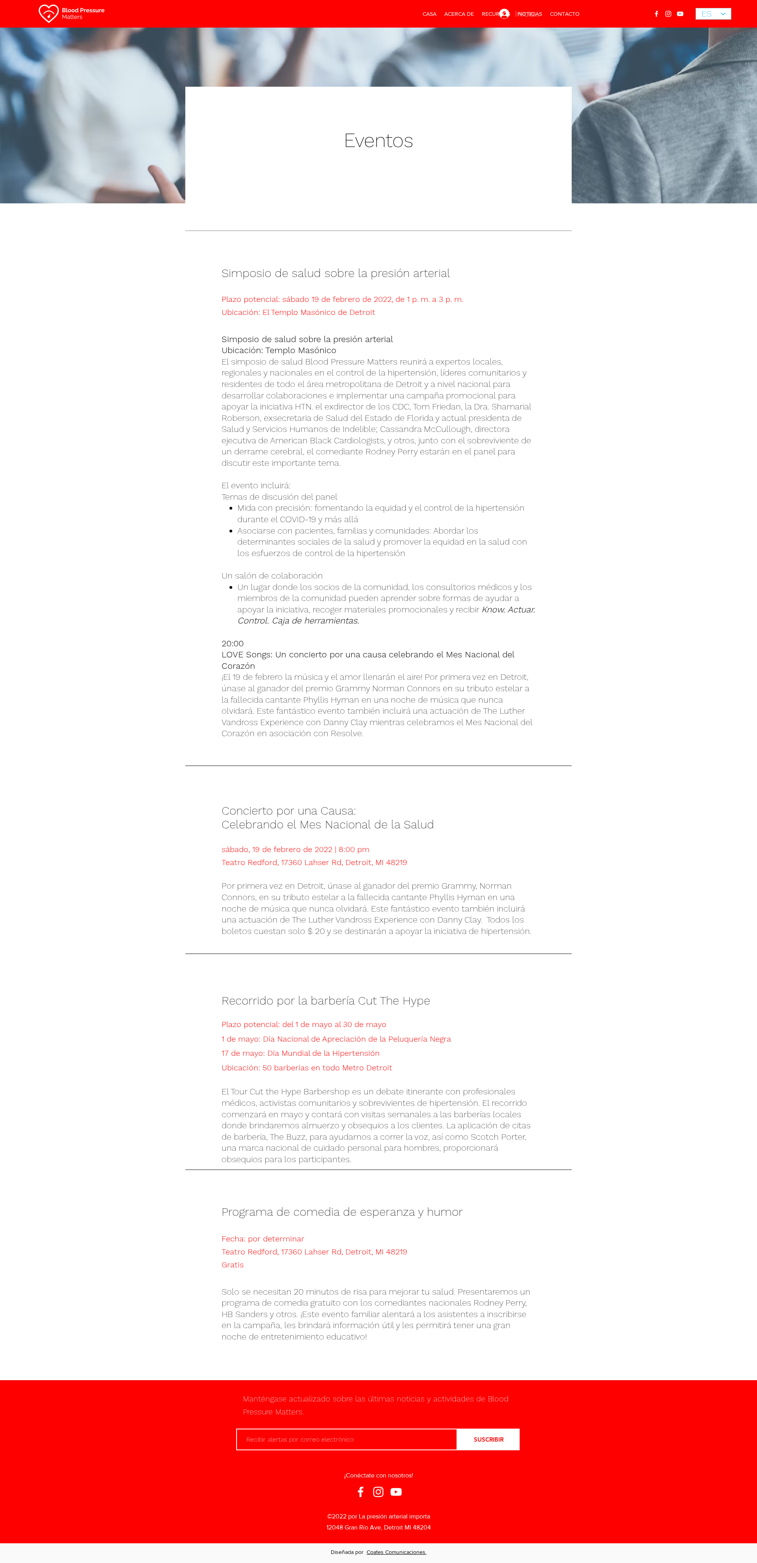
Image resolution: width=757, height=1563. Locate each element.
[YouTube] (680, 14)
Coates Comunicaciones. (397, 1552)
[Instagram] (668, 14)
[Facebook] (656, 14)
